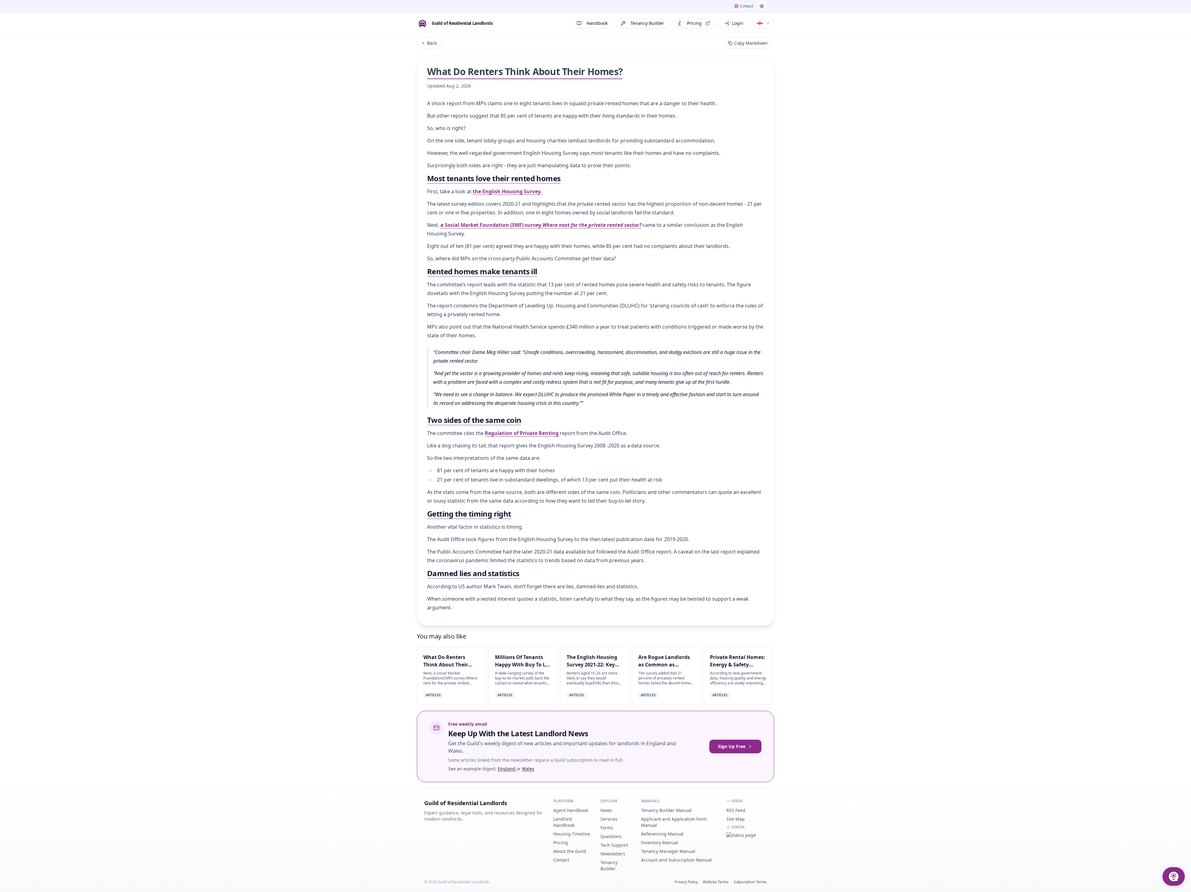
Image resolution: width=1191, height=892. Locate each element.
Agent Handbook (570, 810)
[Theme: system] (762, 6)
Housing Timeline (571, 834)
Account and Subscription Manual (676, 860)
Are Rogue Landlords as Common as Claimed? (664, 664)
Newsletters (612, 854)
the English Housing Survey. (507, 191)
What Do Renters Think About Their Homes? (445, 664)
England (507, 769)
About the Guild (569, 851)
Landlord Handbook (563, 822)
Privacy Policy (686, 882)
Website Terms (716, 882)
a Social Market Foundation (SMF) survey (540, 225)
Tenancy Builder (647, 23)
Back (432, 43)
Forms (606, 828)
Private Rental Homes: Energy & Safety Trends (737, 664)
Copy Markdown (751, 43)
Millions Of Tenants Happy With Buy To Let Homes (523, 664)
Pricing (694, 23)
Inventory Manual (659, 842)
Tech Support (614, 845)
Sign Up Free (731, 746)
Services (609, 819)
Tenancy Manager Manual (668, 851)
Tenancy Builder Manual (666, 810)
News (606, 810)
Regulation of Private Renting (522, 433)
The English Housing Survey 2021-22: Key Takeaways (592, 664)
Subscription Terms (750, 882)
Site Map (735, 819)
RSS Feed (735, 810)
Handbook (597, 23)
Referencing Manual (662, 834)
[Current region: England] (763, 23)
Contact (561, 860)
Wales (528, 769)
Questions (611, 836)
